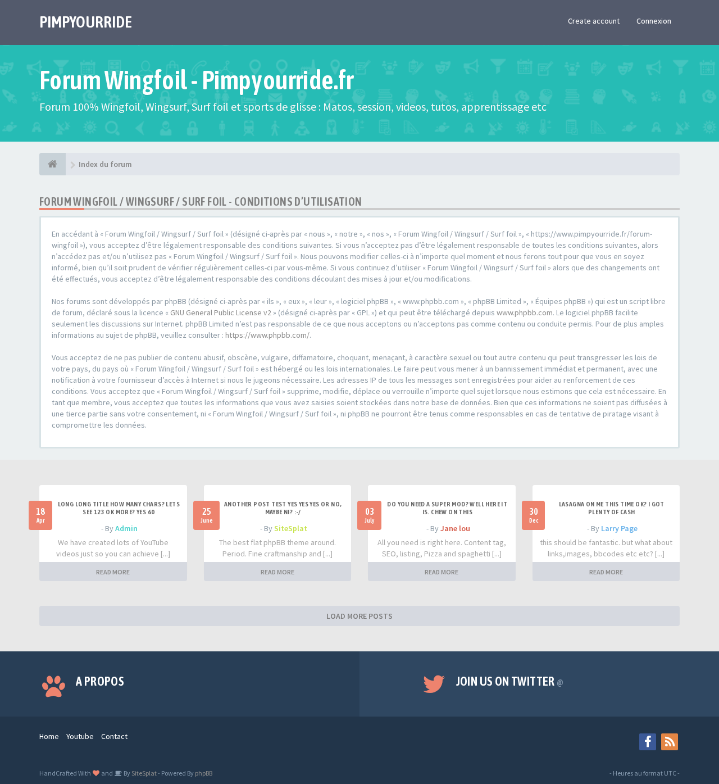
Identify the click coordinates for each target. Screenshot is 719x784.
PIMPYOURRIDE (85, 22)
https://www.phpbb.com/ (267, 335)
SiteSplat (290, 528)
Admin (126, 528)
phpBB (203, 773)
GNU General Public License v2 (220, 312)
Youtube (80, 736)
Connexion (653, 21)
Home (49, 736)
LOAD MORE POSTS (359, 616)
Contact (114, 736)
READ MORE (113, 572)
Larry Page (619, 528)
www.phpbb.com (525, 312)
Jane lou (455, 528)
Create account (594, 21)
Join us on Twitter (510, 681)
